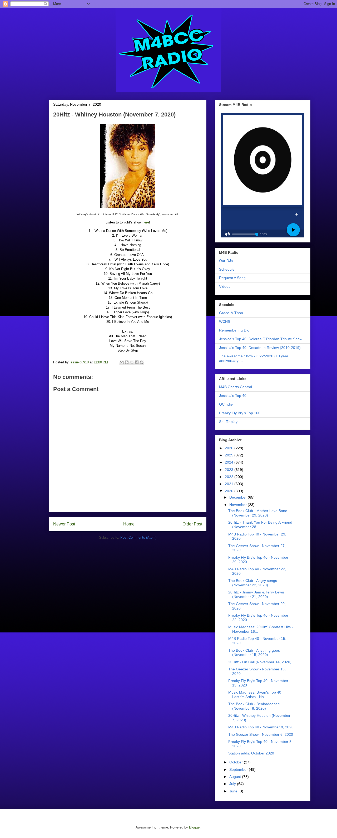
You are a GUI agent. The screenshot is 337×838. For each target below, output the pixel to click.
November (238, 505)
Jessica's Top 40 (232, 395)
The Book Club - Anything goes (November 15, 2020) (254, 652)
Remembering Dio (234, 330)
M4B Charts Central (235, 387)
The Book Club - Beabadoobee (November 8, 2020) (254, 706)
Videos (224, 286)
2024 (229, 462)
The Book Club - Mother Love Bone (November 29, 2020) (257, 513)
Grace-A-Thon (231, 313)
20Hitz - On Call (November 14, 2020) (259, 662)
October (236, 762)
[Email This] (121, 362)
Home (129, 524)
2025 (229, 455)
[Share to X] (131, 362)
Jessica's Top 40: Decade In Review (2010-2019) (260, 347)
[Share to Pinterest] (141, 362)
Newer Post (64, 524)
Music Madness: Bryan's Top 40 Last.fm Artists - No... (254, 694)
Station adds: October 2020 (251, 753)
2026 (229, 448)
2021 (229, 484)
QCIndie (226, 404)
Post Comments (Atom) (138, 537)
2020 (229, 491)
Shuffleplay (228, 422)
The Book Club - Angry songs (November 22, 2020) (252, 582)
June (234, 791)
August (235, 776)
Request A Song (232, 278)
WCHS (224, 321)
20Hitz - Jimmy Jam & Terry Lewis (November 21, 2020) (256, 594)
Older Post (192, 524)
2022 (229, 477)
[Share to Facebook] (136, 362)
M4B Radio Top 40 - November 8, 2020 (261, 727)
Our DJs (226, 261)
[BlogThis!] (126, 362)
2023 (229, 469)
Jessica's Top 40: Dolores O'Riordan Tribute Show (260, 339)
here (145, 222)
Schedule (227, 269)
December (238, 497)
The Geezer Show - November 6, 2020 (260, 734)
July (233, 784)
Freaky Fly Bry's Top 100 (239, 413)
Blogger (194, 827)
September (239, 769)
